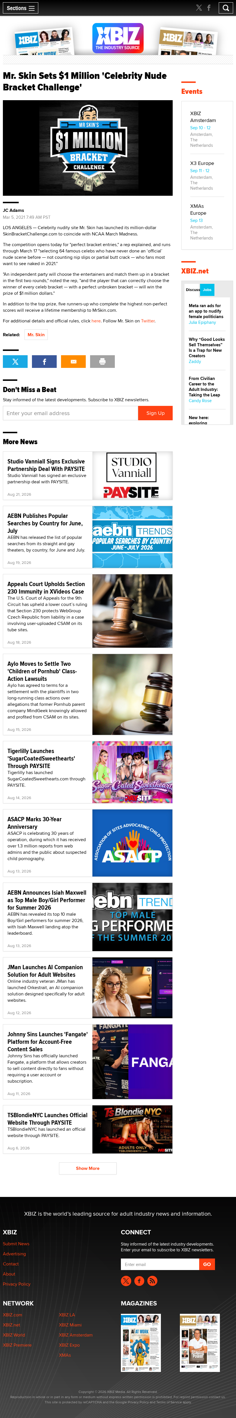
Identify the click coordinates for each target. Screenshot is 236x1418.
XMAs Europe (198, 209)
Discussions (192, 289)
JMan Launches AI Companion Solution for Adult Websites (45, 970)
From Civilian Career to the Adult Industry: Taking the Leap (204, 386)
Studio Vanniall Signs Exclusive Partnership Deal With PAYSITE (46, 465)
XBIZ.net (195, 271)
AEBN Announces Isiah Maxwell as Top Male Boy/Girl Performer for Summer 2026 (46, 900)
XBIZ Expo (69, 1345)
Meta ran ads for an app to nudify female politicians (206, 311)
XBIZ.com (12, 1314)
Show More (88, 1168)
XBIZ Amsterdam (203, 117)
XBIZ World (14, 1335)
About (9, 1274)
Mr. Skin (36, 334)
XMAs (65, 1355)
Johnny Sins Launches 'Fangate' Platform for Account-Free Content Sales (47, 1041)
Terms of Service (169, 1402)
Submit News (16, 1243)
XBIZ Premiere (17, 1345)
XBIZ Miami (70, 1325)
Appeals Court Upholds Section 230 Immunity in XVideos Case (46, 587)
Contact (11, 1264)
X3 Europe (202, 163)
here (96, 321)
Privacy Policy (17, 1284)
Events (191, 91)
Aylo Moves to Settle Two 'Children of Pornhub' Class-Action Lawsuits (42, 671)
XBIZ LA (67, 1314)
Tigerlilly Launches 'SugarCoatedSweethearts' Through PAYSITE (41, 758)
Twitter (148, 321)
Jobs (207, 289)
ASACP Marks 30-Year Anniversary (34, 822)
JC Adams (13, 210)
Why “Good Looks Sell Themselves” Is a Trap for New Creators (207, 347)
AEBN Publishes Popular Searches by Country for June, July (45, 523)
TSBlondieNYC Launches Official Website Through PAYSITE (47, 1118)
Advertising (14, 1253)
